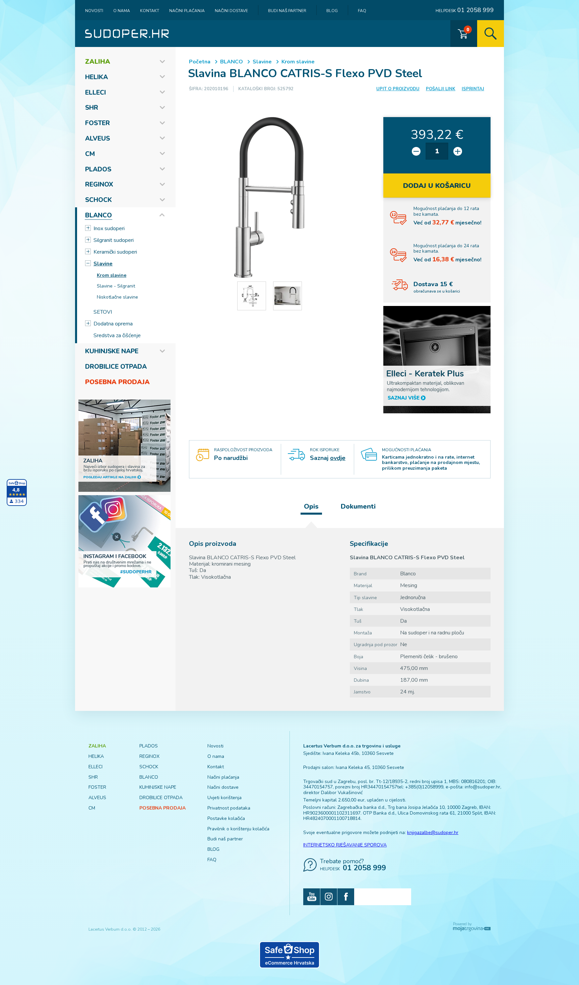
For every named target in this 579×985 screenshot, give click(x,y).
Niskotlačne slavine (117, 297)
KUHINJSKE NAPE (111, 351)
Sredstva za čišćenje (117, 335)
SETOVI (102, 312)
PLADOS (98, 169)
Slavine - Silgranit (116, 286)
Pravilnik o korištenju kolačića (238, 829)
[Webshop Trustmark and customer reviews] (289, 954)
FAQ (362, 10)
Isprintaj (473, 89)
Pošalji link (440, 89)
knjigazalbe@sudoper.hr (432, 832)
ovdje (337, 458)
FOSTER (97, 123)
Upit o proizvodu (398, 89)
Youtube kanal (311, 896)
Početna (199, 61)
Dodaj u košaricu (437, 185)
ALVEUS (97, 138)
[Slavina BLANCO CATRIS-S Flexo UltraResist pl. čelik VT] (269, 197)
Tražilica (490, 33)
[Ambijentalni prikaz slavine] (287, 295)
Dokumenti (358, 506)
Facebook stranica (345, 896)
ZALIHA (97, 61)
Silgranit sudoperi (113, 240)
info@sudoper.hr (482, 787)
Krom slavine (111, 275)
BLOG (332, 10)
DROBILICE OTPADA (116, 366)
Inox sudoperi (109, 228)
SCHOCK (98, 200)
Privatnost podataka (228, 808)
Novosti (94, 10)
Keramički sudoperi (115, 252)
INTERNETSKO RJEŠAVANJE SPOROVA (345, 845)
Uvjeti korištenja (224, 797)
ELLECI (95, 92)
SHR (91, 107)
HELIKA (96, 77)
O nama (121, 10)
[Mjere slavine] (251, 295)
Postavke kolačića (226, 818)
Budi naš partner (287, 10)
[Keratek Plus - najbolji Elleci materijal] (437, 359)
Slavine (103, 263)
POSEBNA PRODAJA (117, 382)
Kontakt (149, 10)
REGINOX (99, 184)
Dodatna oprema (113, 323)
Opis (311, 506)
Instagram (328, 896)
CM (90, 154)
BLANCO (98, 215)
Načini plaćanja (187, 10)
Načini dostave (231, 10)
